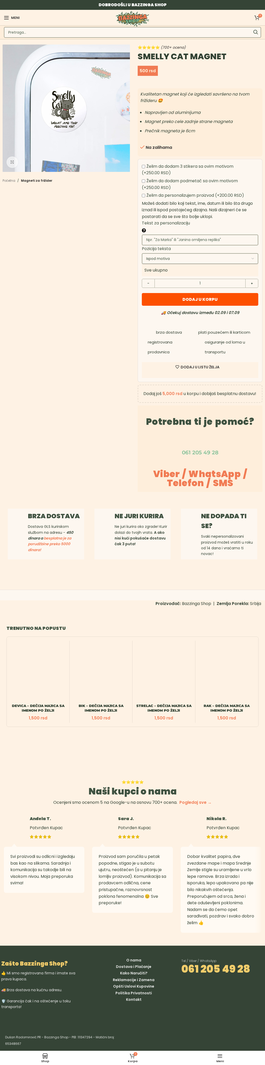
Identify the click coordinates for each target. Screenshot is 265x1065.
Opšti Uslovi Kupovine (133, 986)
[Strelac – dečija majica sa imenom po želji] (164, 672)
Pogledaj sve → (195, 802)
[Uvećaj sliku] (12, 162)
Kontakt (134, 999)
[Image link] (64, 1020)
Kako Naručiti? (134, 973)
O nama (133, 960)
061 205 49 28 (215, 969)
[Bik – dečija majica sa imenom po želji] (101, 672)
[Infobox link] (132, 529)
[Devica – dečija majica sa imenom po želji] (38, 672)
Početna (9, 180)
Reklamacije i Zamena (133, 979)
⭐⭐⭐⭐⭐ (162, 47)
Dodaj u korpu (200, 299)
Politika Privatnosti (133, 993)
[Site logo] (132, 18)
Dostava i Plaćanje (133, 966)
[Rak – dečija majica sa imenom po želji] (226, 672)
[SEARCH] (255, 32)
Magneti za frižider (36, 180)
